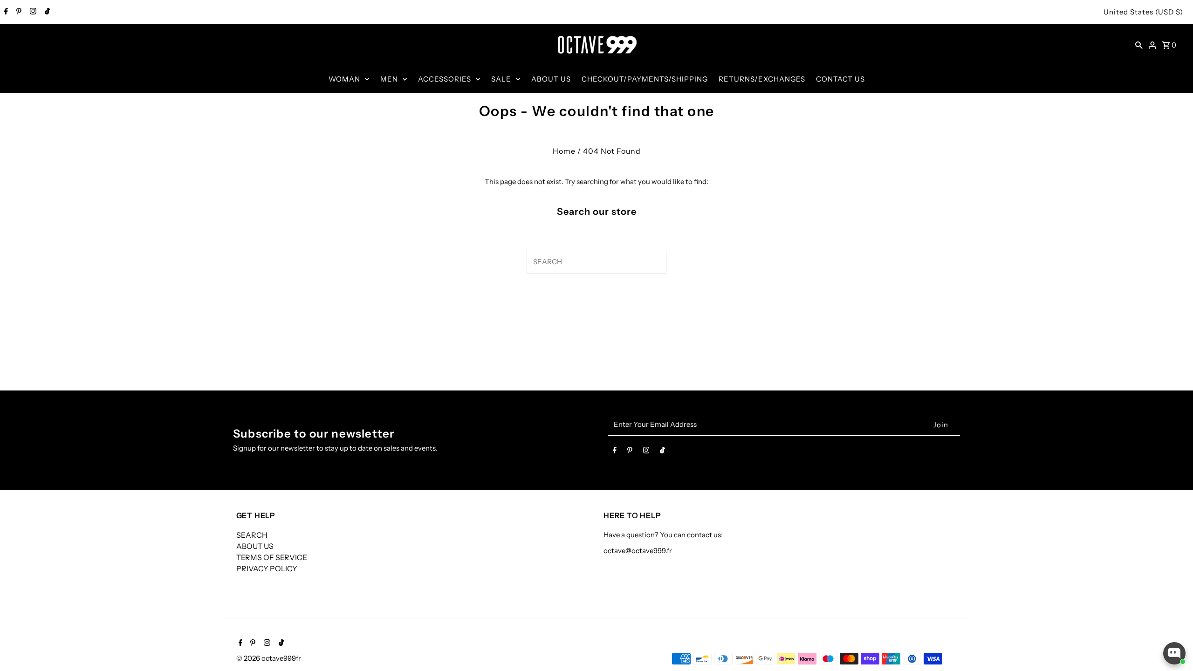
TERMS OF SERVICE (271, 557)
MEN (389, 79)
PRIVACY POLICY (266, 568)
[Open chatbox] (1174, 653)
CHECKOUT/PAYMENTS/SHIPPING (645, 79)
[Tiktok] (46, 12)
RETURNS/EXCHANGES (762, 79)
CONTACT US (840, 79)
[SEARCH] (1139, 45)
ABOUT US (551, 79)
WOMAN (344, 79)
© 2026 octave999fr (268, 658)
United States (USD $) (1143, 11)
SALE (501, 79)
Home (564, 151)
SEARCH (251, 535)
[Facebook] (5, 12)
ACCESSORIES (444, 79)
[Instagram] (31, 12)
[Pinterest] (17, 12)
